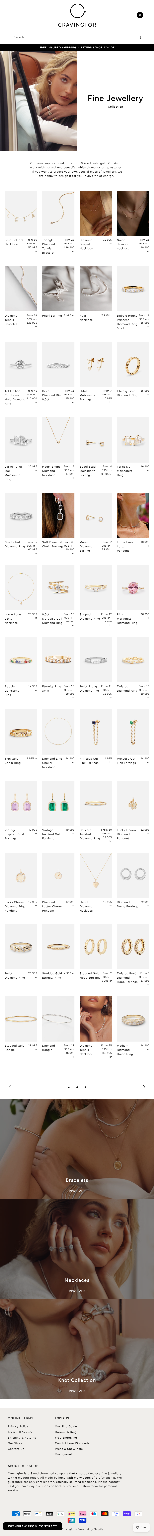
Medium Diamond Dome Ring (125, 1050)
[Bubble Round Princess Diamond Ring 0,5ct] (133, 288)
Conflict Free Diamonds (72, 1443)
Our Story (15, 1443)
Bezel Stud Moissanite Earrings (88, 471)
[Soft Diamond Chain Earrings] (58, 515)
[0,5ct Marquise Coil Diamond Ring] (58, 587)
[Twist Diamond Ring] (21, 946)
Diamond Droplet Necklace (86, 244)
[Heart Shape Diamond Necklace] (58, 439)
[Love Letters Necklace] (21, 213)
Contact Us (16, 1449)
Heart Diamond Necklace (86, 906)
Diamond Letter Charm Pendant (52, 906)
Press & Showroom (69, 1449)
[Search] (139, 37)
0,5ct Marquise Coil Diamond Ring (52, 619)
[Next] (144, 1086)
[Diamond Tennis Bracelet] (21, 288)
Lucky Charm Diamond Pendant (126, 834)
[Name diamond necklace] (133, 213)
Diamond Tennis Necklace (86, 1050)
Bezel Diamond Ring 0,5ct (52, 395)
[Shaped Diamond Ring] (96, 587)
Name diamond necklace (123, 244)
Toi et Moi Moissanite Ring (125, 471)
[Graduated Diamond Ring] (21, 515)
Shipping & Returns (22, 1437)
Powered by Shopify (90, 1529)
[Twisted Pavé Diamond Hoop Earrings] (133, 946)
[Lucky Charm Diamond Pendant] (133, 803)
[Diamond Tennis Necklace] (96, 1018)
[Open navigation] (13, 15)
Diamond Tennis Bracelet (11, 320)
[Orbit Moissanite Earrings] (96, 364)
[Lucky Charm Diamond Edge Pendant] (21, 875)
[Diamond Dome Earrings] (133, 875)
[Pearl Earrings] (58, 288)
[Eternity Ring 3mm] (58, 659)
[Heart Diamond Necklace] (96, 875)
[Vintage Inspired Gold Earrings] (21, 803)
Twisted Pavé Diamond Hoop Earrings (127, 978)
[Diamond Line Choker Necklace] (58, 731)
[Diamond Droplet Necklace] (96, 213)
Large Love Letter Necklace (13, 619)
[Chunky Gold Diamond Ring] (133, 364)
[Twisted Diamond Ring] (133, 659)
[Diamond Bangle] (58, 1018)
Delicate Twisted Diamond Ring (90, 834)
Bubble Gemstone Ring (12, 691)
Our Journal (63, 1454)
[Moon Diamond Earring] (96, 515)
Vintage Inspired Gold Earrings (14, 834)
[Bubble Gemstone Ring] (21, 659)
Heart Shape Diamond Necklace (51, 471)
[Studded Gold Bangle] (21, 1018)
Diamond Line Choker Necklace (52, 763)
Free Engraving (66, 1437)
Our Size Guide (66, 1426)
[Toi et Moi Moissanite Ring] (133, 439)
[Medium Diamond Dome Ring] (133, 1018)
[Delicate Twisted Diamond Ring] (96, 803)
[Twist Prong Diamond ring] (96, 659)
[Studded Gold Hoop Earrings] (96, 946)
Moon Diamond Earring (86, 546)
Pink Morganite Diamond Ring (127, 619)
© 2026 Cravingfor (63, 1529)
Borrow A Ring (66, 1432)
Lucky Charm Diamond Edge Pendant (15, 906)
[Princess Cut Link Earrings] (96, 731)
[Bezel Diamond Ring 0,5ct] (58, 364)
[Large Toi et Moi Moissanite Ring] (21, 439)
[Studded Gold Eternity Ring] (58, 946)
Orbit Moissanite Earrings (87, 395)
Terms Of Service (20, 1432)
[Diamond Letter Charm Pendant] (58, 875)
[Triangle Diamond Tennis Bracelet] (58, 213)
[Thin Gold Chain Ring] (21, 731)
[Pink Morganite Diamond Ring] (133, 587)
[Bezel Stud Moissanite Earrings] (96, 439)
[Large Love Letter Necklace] (21, 587)
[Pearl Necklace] (96, 288)
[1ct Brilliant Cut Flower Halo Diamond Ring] (21, 364)
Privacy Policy (18, 1426)
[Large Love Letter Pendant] (133, 515)
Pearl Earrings (52, 315)
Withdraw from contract (32, 1526)
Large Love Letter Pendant (125, 546)
